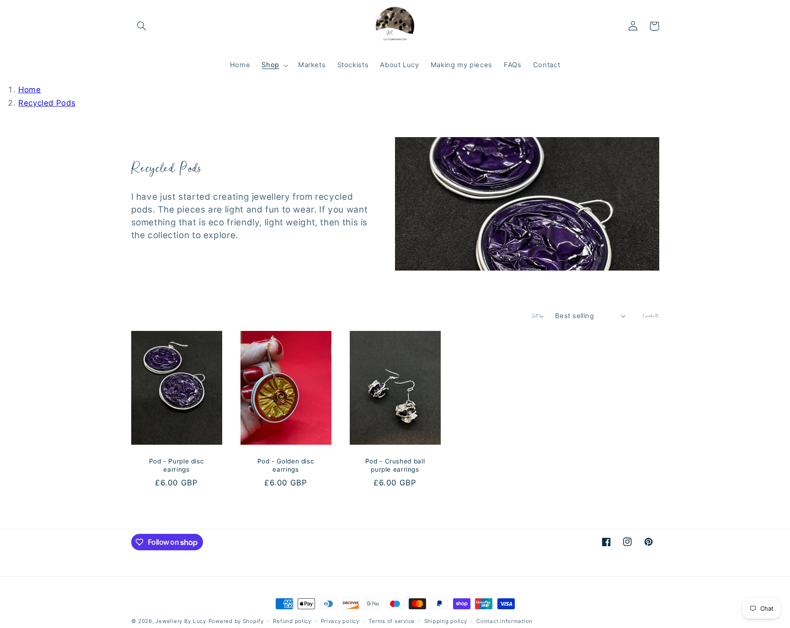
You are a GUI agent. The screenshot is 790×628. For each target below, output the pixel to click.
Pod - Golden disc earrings (286, 465)
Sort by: (538, 316)
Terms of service (391, 621)
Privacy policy (340, 621)
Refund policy (292, 621)
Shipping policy (445, 621)
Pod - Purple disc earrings (176, 465)
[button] (141, 26)
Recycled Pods (46, 102)
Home (29, 89)
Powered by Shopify (236, 621)
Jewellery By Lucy (180, 621)
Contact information (504, 621)
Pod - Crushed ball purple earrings (395, 465)
